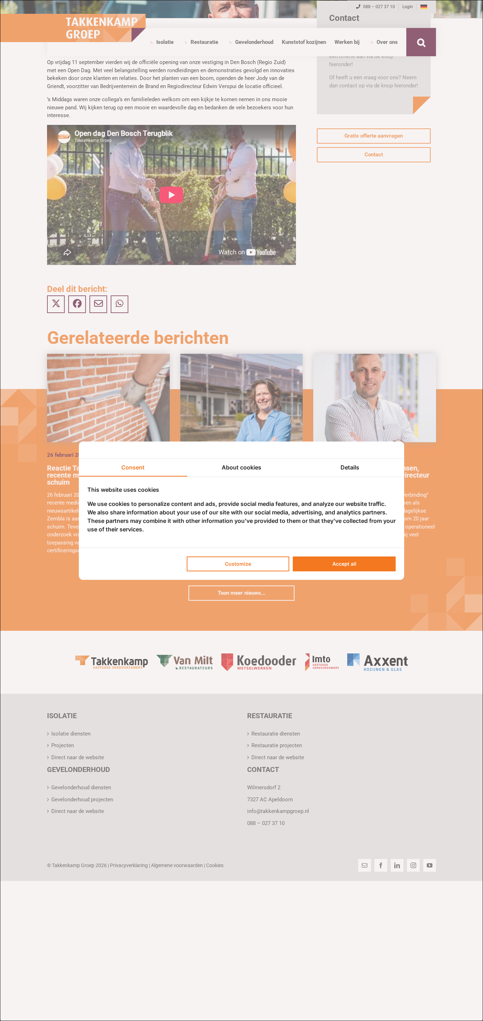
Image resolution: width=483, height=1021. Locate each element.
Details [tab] (350, 467)
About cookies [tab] (241, 467)
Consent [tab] (133, 467)
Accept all (344, 564)
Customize (238, 564)
